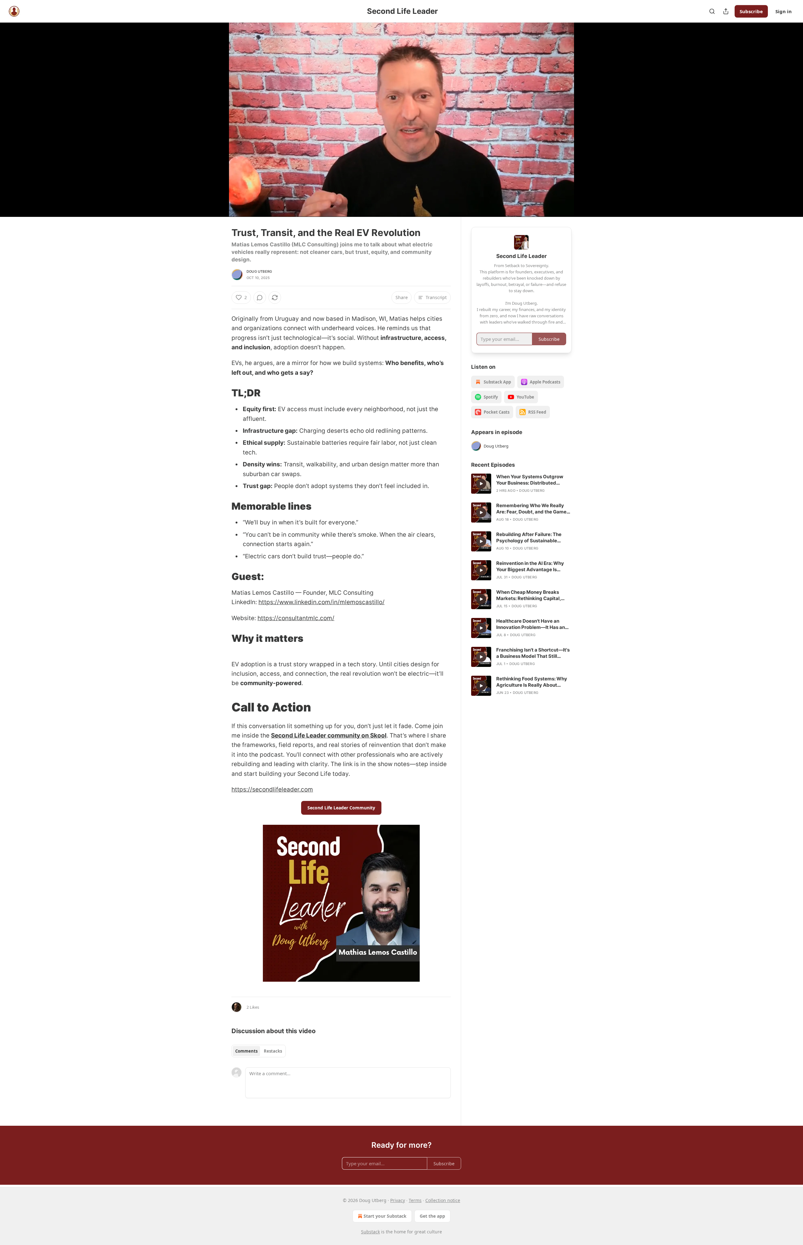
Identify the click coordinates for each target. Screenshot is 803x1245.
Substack (370, 1232)
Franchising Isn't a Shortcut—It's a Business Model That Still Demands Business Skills (533, 653)
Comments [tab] (246, 1051)
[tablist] (258, 1051)
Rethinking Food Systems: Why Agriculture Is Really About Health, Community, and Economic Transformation (531, 682)
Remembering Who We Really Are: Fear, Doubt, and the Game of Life (531, 508)
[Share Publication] (726, 11)
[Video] (216, 112)
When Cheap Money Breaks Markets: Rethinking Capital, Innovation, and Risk (528, 595)
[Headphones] (216, 126)
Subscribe (751, 11)
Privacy (397, 1200)
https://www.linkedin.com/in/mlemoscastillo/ (321, 602)
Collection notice (442, 1200)
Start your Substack (385, 1216)
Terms (415, 1200)
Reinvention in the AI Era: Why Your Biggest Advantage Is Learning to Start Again (530, 566)
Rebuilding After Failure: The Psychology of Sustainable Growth (528, 537)
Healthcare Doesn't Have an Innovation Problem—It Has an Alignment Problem (530, 624)
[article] (521, 483)
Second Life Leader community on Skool (328, 735)
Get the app (432, 1216)
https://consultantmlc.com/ (296, 618)
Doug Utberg (259, 271)
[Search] (712, 11)
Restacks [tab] (273, 1051)
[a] (481, 484)
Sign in (783, 11)
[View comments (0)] (587, 123)
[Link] (223, 393)
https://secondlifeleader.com (272, 789)
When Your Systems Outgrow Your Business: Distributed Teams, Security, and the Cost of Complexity (533, 480)
